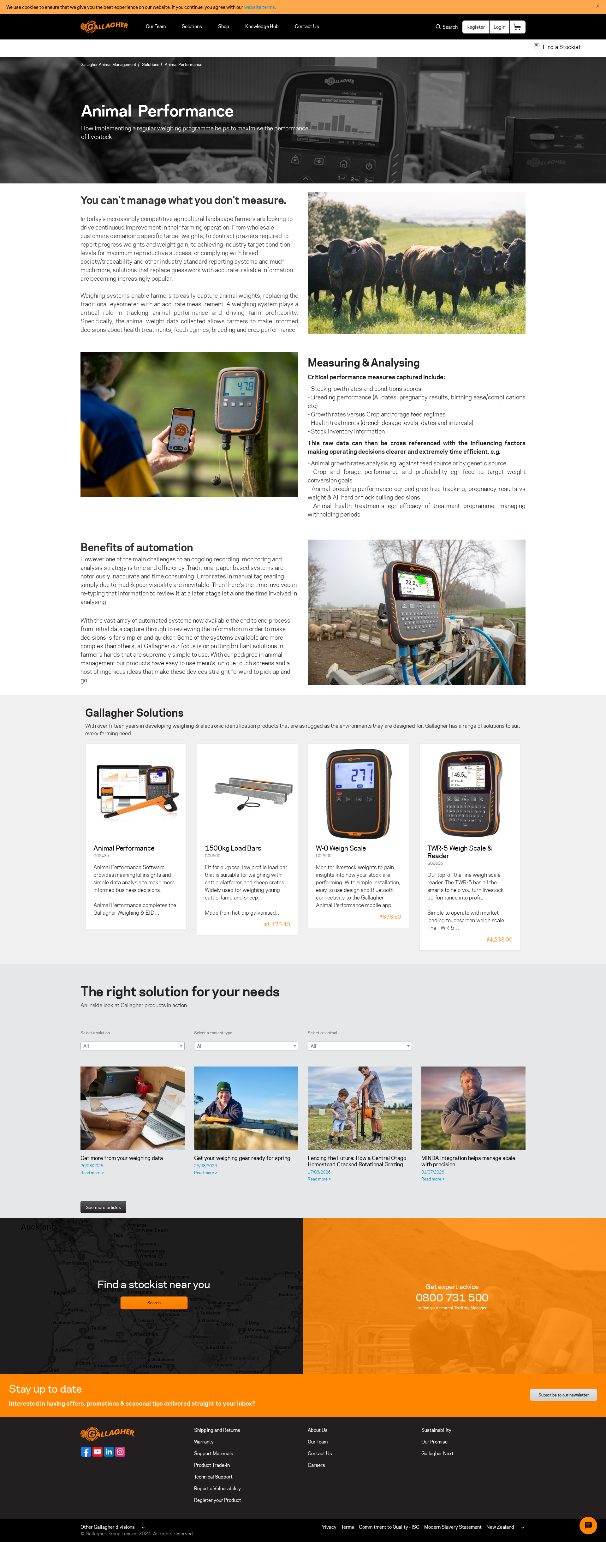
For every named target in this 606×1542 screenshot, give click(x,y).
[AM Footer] (86, 1451)
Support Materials (213, 1453)
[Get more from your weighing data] (132, 1108)
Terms (347, 1527)
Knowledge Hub (262, 26)
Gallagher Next (437, 1453)
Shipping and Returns (217, 1430)
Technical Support (213, 1476)
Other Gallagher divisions (107, 1527)
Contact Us (307, 26)
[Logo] (104, 26)
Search (154, 1303)
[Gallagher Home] (107, 1433)
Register (475, 27)
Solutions (192, 26)
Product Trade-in (212, 1465)
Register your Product (217, 1500)
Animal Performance (183, 64)
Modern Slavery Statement (453, 1527)
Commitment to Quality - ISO (389, 1527)
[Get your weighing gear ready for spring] (246, 1108)
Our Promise (434, 1441)
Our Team (156, 26)
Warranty (204, 1441)
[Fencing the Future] (360, 1108)
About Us (318, 1430)
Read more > (92, 1172)
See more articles (103, 1207)
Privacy (328, 1527)
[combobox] (132, 1046)
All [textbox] (86, 1046)
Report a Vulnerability (217, 1488)
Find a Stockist (562, 47)
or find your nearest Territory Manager (452, 1308)
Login (499, 27)
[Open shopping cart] (518, 27)
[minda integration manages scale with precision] (473, 1108)
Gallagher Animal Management (108, 64)
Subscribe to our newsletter (563, 1395)
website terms (259, 7)
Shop (223, 26)
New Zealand (500, 1527)
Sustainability (436, 1430)
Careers (316, 1465)
